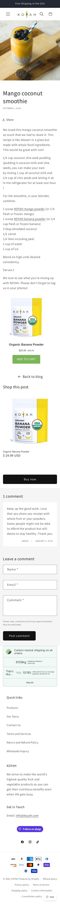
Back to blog (33, 376)
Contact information (41, 890)
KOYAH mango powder (29, 209)
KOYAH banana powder (30, 219)
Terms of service (41, 884)
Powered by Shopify (29, 879)
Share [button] (10, 119)
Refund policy (50, 878)
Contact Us (14, 725)
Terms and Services (19, 734)
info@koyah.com (27, 815)
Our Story (13, 716)
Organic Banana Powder (16, 451)
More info (30, 682)
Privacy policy (22, 884)
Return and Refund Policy (22, 742)
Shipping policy (20, 890)
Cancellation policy (32, 896)
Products (12, 708)
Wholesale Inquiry (18, 751)
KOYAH (14, 879)
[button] (8, 14)
